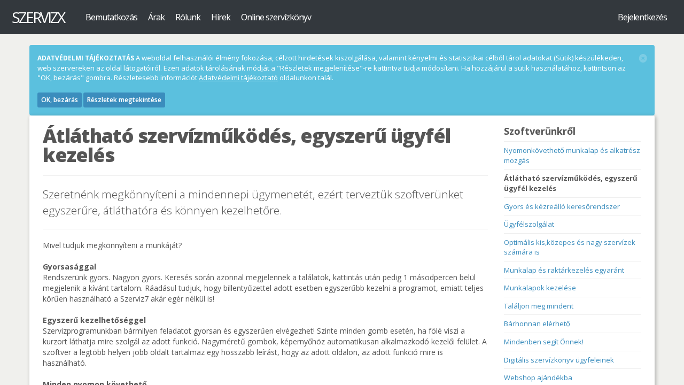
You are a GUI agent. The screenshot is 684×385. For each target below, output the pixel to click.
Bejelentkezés (642, 17)
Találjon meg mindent (538, 306)
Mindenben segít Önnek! (544, 341)
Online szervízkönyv (276, 17)
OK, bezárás (59, 99)
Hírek (220, 17)
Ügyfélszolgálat (529, 224)
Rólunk (187, 17)
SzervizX (38, 17)
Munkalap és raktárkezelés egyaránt (564, 270)
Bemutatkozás (111, 17)
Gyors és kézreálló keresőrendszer (562, 206)
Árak (156, 17)
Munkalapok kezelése (540, 287)
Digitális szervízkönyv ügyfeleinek (559, 360)
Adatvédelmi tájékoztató (238, 77)
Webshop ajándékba (538, 377)
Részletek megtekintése (124, 99)
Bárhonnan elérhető (537, 323)
